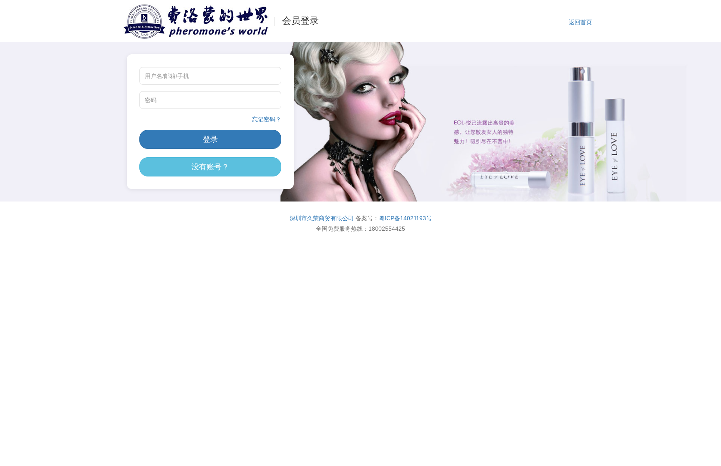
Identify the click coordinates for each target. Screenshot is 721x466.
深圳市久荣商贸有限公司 (322, 218)
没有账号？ (210, 167)
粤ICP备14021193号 (405, 218)
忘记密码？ (266, 119)
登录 (210, 139)
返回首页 (580, 22)
